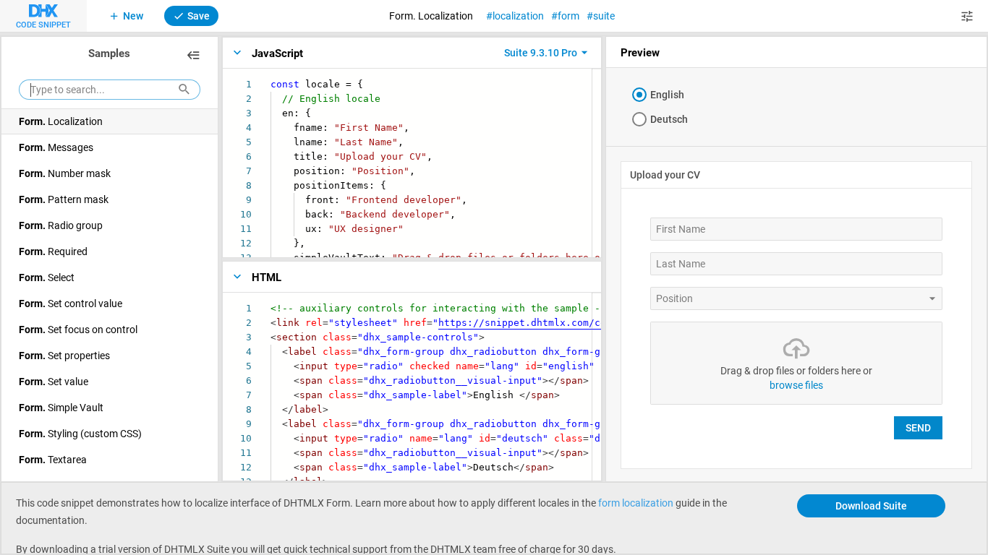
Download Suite (871, 505)
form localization (635, 502)
